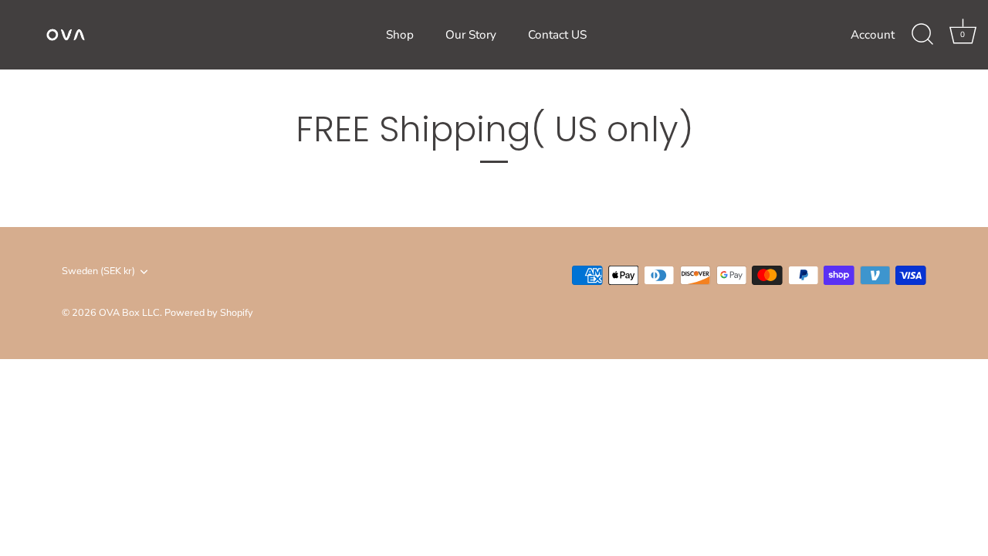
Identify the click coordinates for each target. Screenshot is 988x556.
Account (873, 34)
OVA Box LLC (129, 313)
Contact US (557, 34)
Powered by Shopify (208, 313)
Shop (400, 34)
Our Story (470, 34)
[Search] (922, 35)
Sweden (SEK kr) (98, 272)
